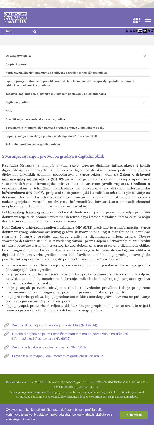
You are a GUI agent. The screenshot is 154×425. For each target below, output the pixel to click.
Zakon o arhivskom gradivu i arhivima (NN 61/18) (49, 347)
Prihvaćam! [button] (134, 414)
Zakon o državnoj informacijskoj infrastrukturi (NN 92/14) (54, 325)
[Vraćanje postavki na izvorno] (152, 30)
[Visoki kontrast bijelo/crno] (140, 30)
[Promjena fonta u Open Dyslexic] (135, 30)
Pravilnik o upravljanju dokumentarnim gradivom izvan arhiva (57, 356)
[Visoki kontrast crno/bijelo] (145, 30)
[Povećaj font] (126, 30)
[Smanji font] (130, 30)
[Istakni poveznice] (149, 30)
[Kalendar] (136, 20)
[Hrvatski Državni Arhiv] (15, 17)
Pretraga (34, 31)
